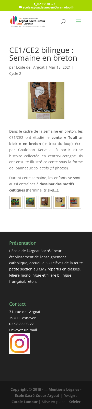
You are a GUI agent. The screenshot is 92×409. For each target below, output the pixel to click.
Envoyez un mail (23, 330)
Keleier (74, 401)
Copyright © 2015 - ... (29, 389)
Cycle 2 (15, 73)
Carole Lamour (25, 401)
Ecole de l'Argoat (30, 67)
